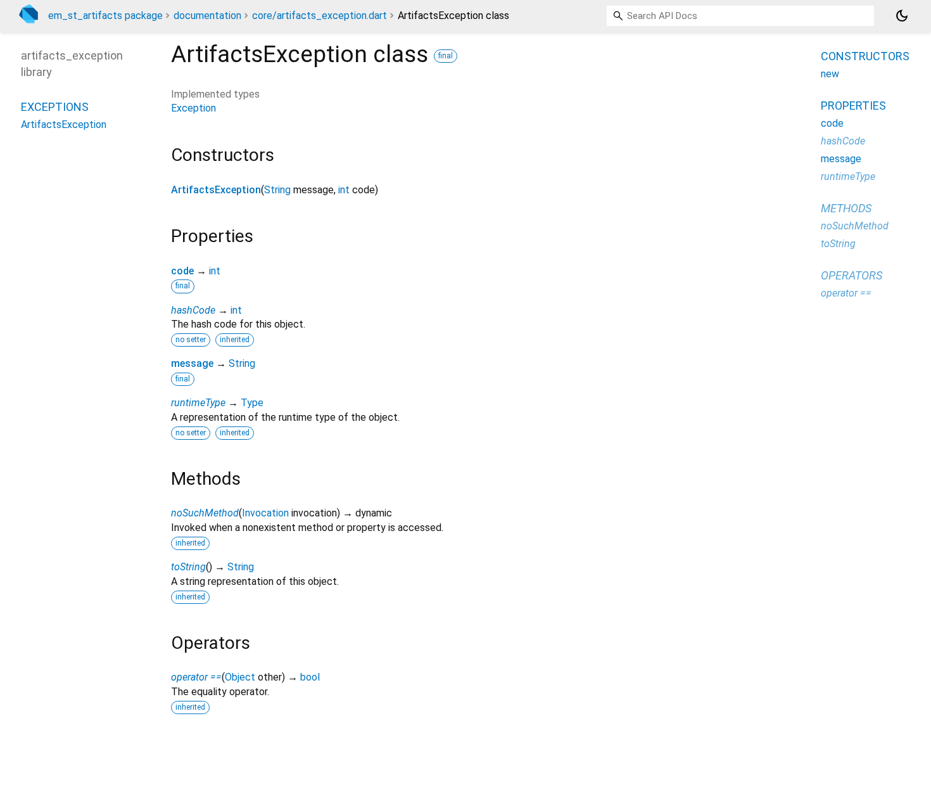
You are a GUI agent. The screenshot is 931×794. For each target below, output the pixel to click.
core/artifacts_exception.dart (319, 16)
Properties (853, 105)
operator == (196, 677)
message (192, 363)
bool (310, 677)
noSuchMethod (205, 513)
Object (240, 677)
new (830, 74)
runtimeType (198, 403)
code (182, 271)
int (344, 190)
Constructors (865, 56)
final (445, 55)
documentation (207, 16)
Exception (193, 108)
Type (252, 403)
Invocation (265, 513)
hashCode (193, 310)
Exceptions (55, 106)
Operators (851, 275)
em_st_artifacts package (105, 16)
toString (188, 567)
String (277, 190)
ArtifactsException (216, 190)
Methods (846, 208)
